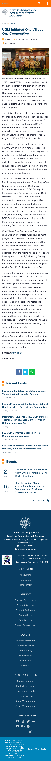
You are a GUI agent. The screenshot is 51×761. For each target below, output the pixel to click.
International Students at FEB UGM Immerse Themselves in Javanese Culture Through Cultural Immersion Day (25, 419)
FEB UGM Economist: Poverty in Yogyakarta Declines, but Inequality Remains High (25, 447)
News (12, 24)
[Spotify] (28, 726)
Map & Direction (27, 546)
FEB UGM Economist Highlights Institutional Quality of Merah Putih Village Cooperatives (25, 405)
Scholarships (25, 620)
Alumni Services (25, 645)
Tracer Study (25, 650)
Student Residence (25, 610)
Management (25, 584)
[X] (28, 721)
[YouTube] (17, 726)
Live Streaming (25, 696)
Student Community (25, 600)
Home (5, 24)
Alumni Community (25, 640)
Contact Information (26, 549)
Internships (25, 660)
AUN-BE (43, 562)
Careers (25, 665)
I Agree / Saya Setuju (37, 749)
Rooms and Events (25, 691)
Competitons (25, 615)
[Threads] (33, 726)
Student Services (25, 605)
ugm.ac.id (16, 353)
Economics (25, 580)
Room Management (25, 701)
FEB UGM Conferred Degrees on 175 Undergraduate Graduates (21, 434)
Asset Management (25, 706)
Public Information (25, 686)
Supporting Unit (25, 681)
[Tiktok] (20, 731)
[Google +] (23, 726)
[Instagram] (23, 721)
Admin (12, 44)
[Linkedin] (33, 721)
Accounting (26, 574)
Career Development (25, 625)
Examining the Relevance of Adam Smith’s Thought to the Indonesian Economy (24, 392)
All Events (38, 501)
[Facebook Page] (17, 721)
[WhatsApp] (31, 731)
